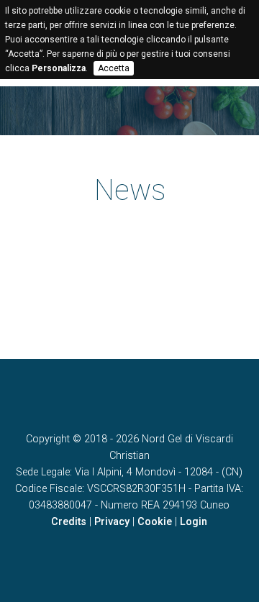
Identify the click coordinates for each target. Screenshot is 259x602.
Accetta (114, 68)
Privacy (112, 522)
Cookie (154, 522)
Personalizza (59, 68)
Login (193, 522)
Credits (68, 522)
